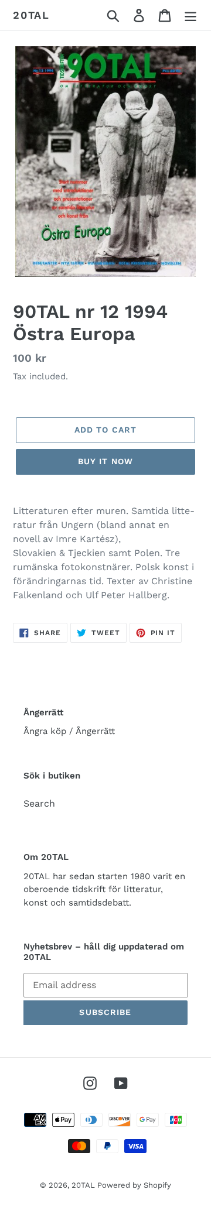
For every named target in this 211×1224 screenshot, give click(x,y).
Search (39, 803)
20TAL (31, 15)
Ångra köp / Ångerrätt (69, 731)
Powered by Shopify (134, 1185)
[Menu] (190, 15)
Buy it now (105, 461)
